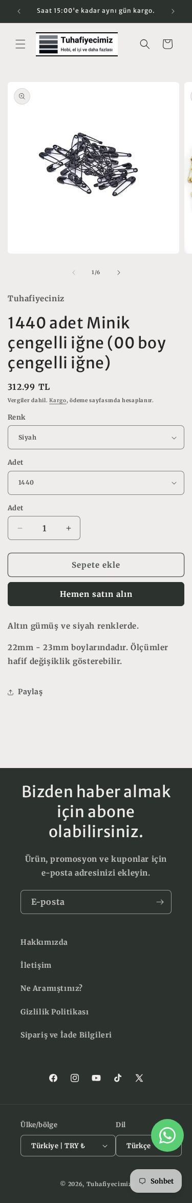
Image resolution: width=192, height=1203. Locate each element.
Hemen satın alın (96, 594)
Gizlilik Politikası (54, 1012)
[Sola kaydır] (73, 272)
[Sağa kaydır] (119, 272)
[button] (20, 44)
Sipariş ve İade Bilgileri (66, 1035)
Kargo (58, 400)
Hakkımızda (44, 942)
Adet (16, 462)
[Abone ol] (159, 902)
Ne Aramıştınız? (51, 988)
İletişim (36, 965)
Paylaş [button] (30, 691)
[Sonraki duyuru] (173, 11)
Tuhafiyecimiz (109, 1184)
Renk (17, 417)
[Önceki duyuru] (19, 11)
